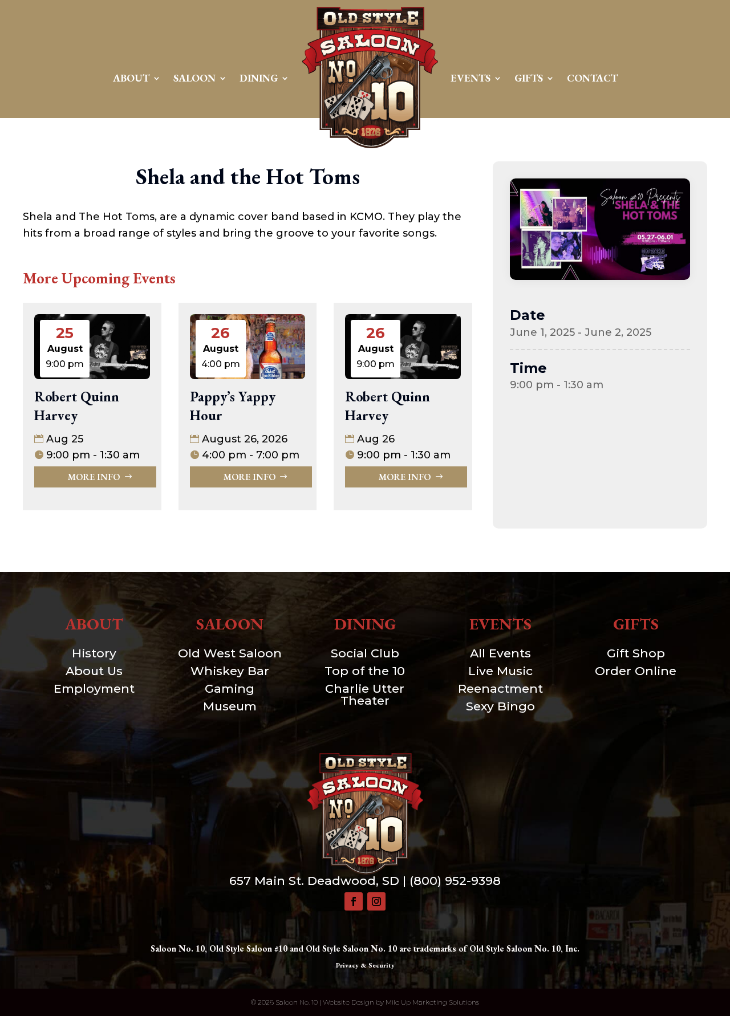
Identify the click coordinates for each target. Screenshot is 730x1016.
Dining (259, 77)
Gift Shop (636, 653)
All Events (500, 653)
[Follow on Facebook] (353, 901)
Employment (94, 688)
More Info (94, 477)
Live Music (500, 671)
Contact (592, 77)
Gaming (229, 688)
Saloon (194, 77)
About (131, 77)
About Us (94, 671)
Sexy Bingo (500, 706)
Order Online (635, 671)
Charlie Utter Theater (364, 694)
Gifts (528, 77)
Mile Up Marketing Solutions (432, 1002)
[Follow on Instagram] (376, 901)
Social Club (365, 653)
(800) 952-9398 (455, 880)
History (94, 653)
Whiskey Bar (229, 671)
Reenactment (500, 688)
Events (470, 77)
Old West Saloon (230, 653)
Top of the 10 (365, 671)
